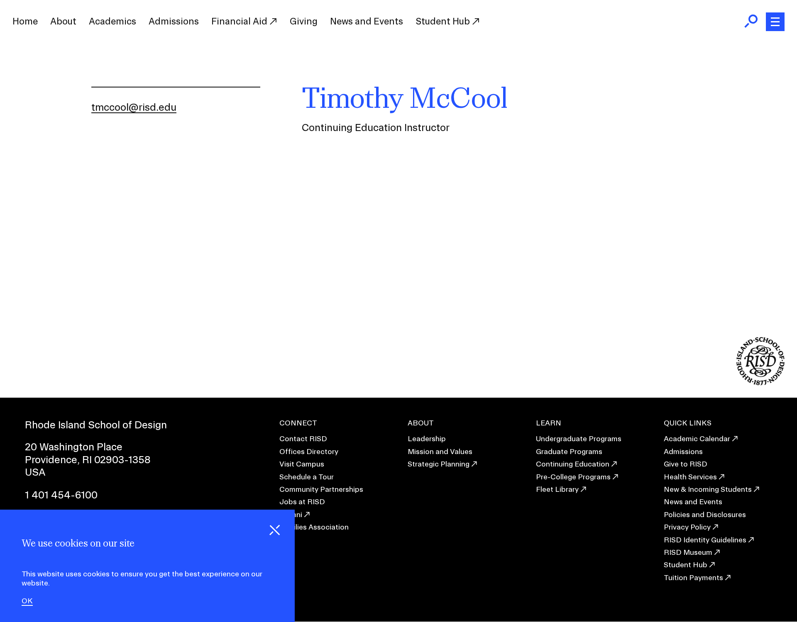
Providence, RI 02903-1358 (88, 459)
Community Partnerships (321, 489)
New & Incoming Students (708, 489)
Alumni (290, 514)
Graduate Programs (569, 451)
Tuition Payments (693, 577)
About (63, 21)
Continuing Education (572, 464)
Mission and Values (440, 451)
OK (27, 601)
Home (25, 21)
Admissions (174, 21)
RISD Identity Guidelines (705, 540)
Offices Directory (308, 451)
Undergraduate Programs (578, 438)
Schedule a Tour (306, 477)
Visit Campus (301, 464)
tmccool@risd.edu (133, 107)
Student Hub (444, 21)
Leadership (427, 438)
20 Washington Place (73, 446)
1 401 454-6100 (61, 494)
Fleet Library (557, 489)
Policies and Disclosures (705, 514)
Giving (304, 21)
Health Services (690, 477)
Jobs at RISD (302, 501)
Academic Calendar (697, 438)
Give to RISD (685, 464)
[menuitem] (25, 22)
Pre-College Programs (573, 477)
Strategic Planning (438, 464)
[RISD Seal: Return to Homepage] (760, 382)
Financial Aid (240, 21)
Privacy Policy (687, 527)
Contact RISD (303, 438)
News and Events (366, 21)
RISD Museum (688, 552)
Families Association (314, 527)
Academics (112, 21)
